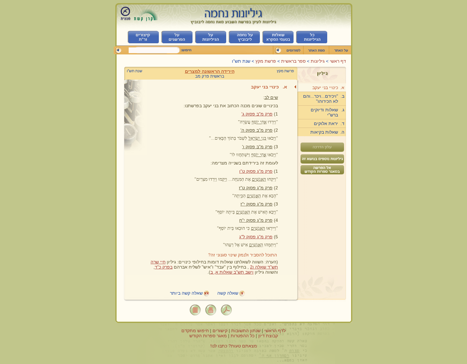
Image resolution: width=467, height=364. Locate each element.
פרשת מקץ (265, 61)
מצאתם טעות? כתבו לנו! (233, 345)
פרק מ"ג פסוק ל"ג (256, 236)
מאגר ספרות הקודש (208, 335)
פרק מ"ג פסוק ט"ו (256, 171)
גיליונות (317, 61)
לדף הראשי (275, 330)
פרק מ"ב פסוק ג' (257, 113)
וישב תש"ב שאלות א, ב (232, 272)
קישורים (220, 330)
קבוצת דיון (268, 335)
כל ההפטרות (242, 335)
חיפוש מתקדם (195, 330)
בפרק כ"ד (164, 267)
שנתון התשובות (246, 330)
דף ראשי (337, 61)
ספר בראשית (293, 61)
